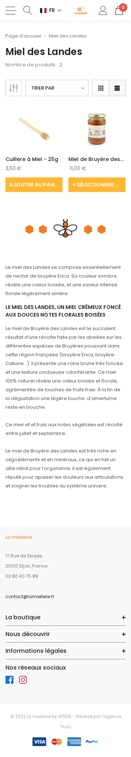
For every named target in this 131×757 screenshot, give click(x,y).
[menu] (10, 10)
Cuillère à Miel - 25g (31, 159)
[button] (51, 10)
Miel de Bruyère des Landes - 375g (94, 159)
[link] (34, 128)
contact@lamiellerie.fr (29, 596)
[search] (27, 9)
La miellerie (18, 537)
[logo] (81, 10)
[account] (103, 9)
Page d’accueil (23, 35)
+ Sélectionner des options (99, 184)
